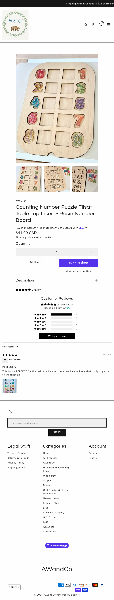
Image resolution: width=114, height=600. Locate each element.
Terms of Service (17, 453)
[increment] (91, 251)
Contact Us (49, 531)
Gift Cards (49, 517)
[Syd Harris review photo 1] (9, 386)
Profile (93, 457)
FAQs (46, 522)
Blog (45, 507)
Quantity (23, 243)
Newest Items (51, 498)
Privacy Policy (15, 462)
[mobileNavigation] (108, 24)
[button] (20, 107)
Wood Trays (50, 475)
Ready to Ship (51, 503)
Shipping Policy (16, 467)
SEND (57, 432)
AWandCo (49, 462)
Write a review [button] (57, 335)
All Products (50, 457)
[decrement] (22, 251)
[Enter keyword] (85, 24)
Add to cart (36, 262)
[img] (9, 355)
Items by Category (53, 512)
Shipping (21, 237)
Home (46, 453)
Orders (93, 453)
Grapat (47, 480)
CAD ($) (13, 587)
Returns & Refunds (18, 457)
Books (46, 485)
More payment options (78, 270)
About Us (48, 526)
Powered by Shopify (68, 594)
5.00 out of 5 (65, 304)
